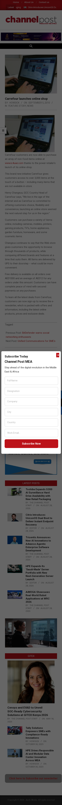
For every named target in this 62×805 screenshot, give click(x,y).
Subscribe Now (31, 443)
